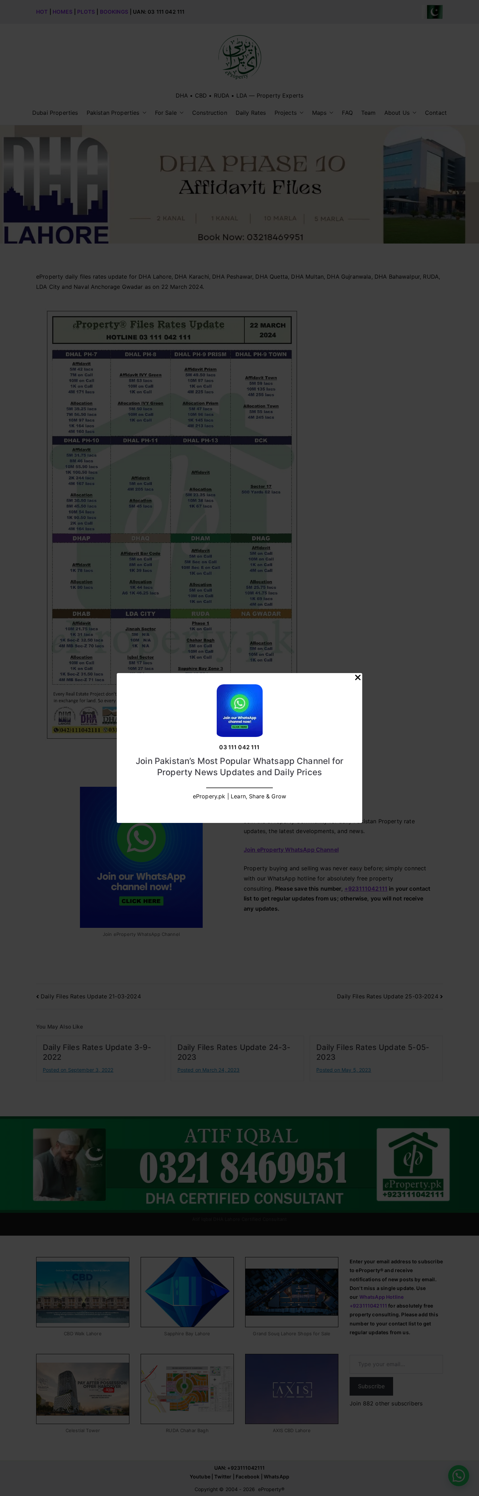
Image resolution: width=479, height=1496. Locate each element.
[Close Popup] (357, 679)
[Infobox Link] (239, 748)
